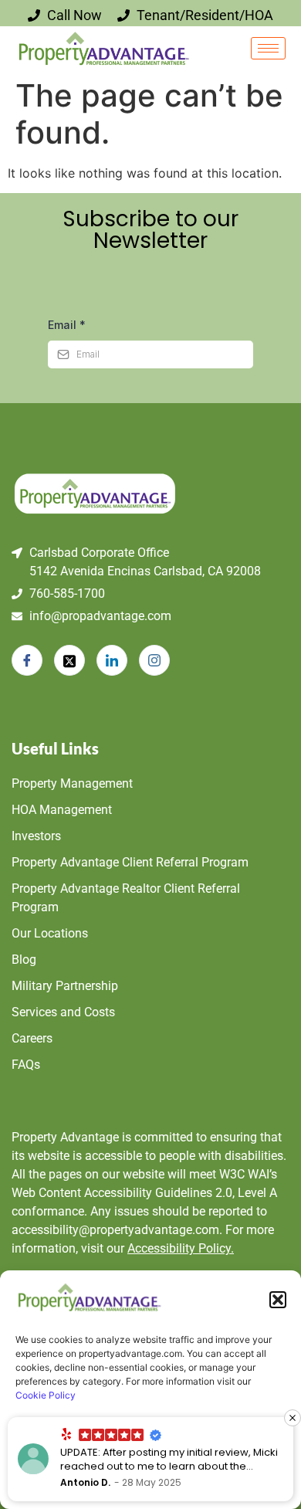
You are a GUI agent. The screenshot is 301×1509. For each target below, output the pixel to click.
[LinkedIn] (111, 660)
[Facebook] (27, 660)
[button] (278, 1299)
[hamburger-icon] (268, 48)
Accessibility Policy (180, 1248)
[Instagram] (154, 660)
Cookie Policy (45, 1395)
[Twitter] (69, 660)
